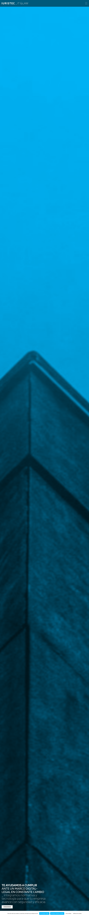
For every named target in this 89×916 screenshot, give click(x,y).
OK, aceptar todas (44, 913)
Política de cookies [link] (77, 913)
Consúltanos (7, 907)
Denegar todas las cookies (57, 913)
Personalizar (68, 913)
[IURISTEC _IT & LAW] (15, 3)
